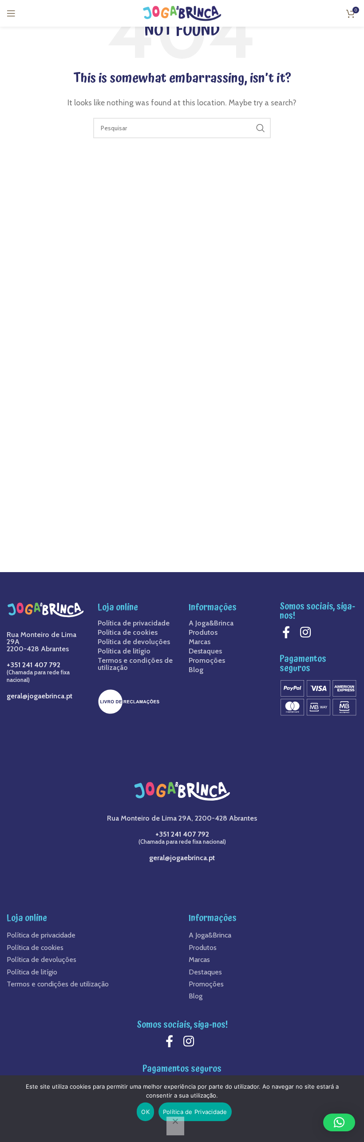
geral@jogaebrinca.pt (39, 696)
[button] (339, 1122)
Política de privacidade (134, 623)
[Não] (175, 1126)
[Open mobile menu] (11, 13)
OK (145, 1111)
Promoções (207, 660)
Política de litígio (124, 651)
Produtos (203, 632)
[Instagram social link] (307, 632)
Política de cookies (128, 632)
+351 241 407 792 (33, 665)
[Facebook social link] (288, 632)
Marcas (199, 641)
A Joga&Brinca (211, 623)
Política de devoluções (134, 641)
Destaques (205, 651)
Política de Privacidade (195, 1111)
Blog (196, 669)
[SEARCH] (260, 128)
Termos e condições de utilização (135, 664)
